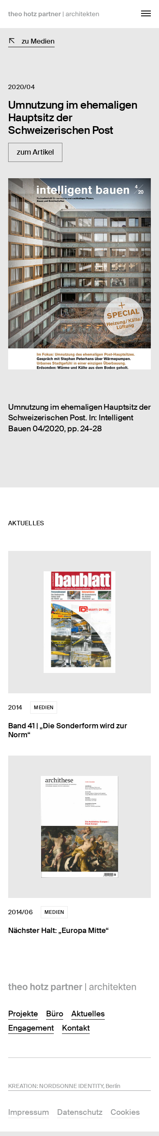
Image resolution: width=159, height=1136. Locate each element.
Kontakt (76, 1028)
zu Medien (38, 41)
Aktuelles (88, 1014)
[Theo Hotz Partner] (79, 987)
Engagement (31, 1028)
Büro (54, 1014)
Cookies (125, 1112)
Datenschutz (79, 1112)
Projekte (23, 1014)
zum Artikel (35, 152)
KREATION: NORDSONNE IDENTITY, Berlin (64, 1086)
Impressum (28, 1112)
